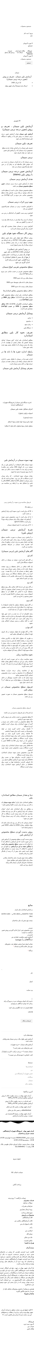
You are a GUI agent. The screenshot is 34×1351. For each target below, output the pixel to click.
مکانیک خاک (29, 1084)
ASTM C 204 (17, 240)
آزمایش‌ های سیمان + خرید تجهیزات (21, 1044)
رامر (31, 1227)
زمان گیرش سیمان (22, 228)
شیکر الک (29, 1234)
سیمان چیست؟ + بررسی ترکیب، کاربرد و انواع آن (17, 1051)
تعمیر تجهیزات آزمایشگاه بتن (24, 1073)
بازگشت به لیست (27, 932)
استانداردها (29, 1066)
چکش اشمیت (28, 1240)
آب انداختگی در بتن (10, 213)
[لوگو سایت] (26, 21)
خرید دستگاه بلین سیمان (23, 402)
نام (32, 973)
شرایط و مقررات (27, 1206)
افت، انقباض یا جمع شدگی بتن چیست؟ (20, 1055)
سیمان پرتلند (9, 519)
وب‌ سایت (29, 990)
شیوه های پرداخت (26, 1212)
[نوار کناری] (31, 1318)
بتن (32, 1070)
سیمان (27, 70)
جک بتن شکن (28, 1237)
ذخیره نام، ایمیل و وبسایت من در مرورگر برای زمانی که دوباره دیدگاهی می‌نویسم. (18, 1002)
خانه (32, 70)
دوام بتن (17, 219)
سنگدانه (30, 1077)
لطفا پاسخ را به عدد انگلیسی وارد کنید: (21, 1007)
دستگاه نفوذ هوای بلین (20, 238)
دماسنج (28, 321)
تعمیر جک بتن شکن (12, 1107)
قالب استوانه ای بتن (26, 1224)
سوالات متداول (27, 1203)
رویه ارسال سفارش (26, 1209)
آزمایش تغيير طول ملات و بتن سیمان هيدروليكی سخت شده (18, 1040)
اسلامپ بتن (28, 1231)
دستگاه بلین (27, 328)
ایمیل (31, 981)
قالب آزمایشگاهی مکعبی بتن (23, 1221)
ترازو (29, 318)
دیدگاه (30, 950)
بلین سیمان (10, 340)
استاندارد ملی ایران (21, 909)
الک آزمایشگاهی (27, 1217)
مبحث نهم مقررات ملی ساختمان (22, 920)
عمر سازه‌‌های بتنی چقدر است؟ (23, 1048)
